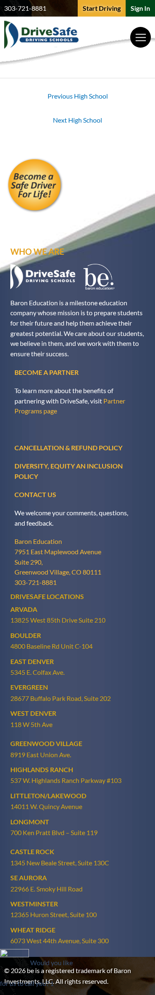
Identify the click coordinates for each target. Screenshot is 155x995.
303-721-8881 (25, 8)
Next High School (77, 120)
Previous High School (78, 96)
